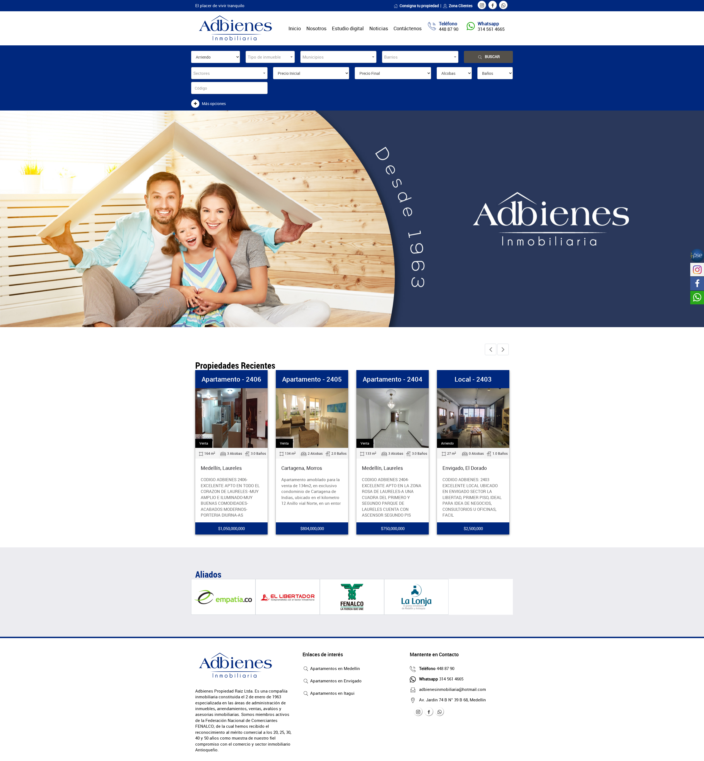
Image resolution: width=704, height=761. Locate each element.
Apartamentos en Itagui (331, 693)
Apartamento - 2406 (231, 379)
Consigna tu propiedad (419, 5)
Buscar (492, 56)
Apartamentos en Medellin (334, 668)
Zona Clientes (460, 5)
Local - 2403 (473, 379)
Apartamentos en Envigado (335, 680)
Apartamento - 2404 (392, 379)
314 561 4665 (491, 29)
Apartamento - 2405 (312, 379)
